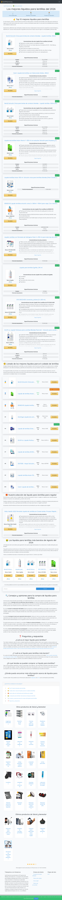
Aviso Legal (35, 880)
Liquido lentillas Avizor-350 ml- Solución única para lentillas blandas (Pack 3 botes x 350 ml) (33, 177)
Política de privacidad (35, 884)
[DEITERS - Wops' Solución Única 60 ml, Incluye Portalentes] (12, 463)
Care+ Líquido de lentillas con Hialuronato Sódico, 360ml (31, 73)
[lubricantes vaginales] (19, 735)
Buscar (45, 588)
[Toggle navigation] (59, 2)
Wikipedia (33, 677)
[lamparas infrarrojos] (19, 775)
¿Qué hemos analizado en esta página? (13, 683)
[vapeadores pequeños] (42, 822)
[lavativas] (8, 775)
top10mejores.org (8, 6)
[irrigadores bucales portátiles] (19, 822)
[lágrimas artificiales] (8, 714)
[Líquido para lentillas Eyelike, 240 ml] (10, 274)
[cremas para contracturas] (8, 735)
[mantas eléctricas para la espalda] (8, 796)
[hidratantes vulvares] (31, 735)
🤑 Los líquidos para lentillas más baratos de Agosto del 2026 (21, 695)
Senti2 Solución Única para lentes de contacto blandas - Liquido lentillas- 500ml (31, 36)
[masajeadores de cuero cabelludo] (31, 796)
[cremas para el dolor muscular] (42, 735)
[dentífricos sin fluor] (19, 714)
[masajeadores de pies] (42, 796)
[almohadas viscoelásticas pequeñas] (8, 845)
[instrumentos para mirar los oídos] (8, 822)
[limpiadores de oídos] (31, 755)
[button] (37, 90)
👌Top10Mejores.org (6, 1)
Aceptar (36, 898)
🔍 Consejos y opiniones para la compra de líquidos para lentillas (22, 698)
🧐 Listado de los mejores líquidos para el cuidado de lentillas (21, 690)
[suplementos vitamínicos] (8, 755)
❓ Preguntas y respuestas (14, 700)
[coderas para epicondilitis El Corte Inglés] (31, 822)
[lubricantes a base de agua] (42, 775)
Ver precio (10, 53)
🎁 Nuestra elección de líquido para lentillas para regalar (20, 693)
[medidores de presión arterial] (42, 714)
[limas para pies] (42, 755)
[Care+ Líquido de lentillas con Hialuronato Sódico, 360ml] (10, 80)
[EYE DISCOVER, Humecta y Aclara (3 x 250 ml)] (10, 306)
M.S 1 (49, 874)
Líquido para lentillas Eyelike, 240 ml (31, 267)
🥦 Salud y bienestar (17, 6)
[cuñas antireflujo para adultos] (19, 755)
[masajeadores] (19, 796)
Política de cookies (37, 878)
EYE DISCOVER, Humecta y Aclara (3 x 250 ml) (31, 299)
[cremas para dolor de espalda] (31, 714)
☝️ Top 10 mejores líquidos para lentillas (16, 688)
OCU (38, 677)
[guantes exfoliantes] (31, 775)
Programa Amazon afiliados (37, 875)
